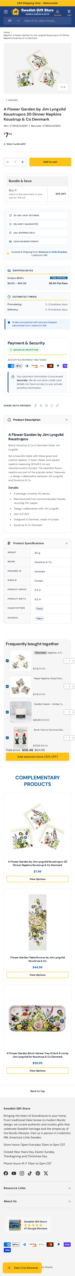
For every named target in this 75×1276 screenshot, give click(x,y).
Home (7, 32)
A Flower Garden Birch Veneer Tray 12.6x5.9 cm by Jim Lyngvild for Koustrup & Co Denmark (37, 1055)
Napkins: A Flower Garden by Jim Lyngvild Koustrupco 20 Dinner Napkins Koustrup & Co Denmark (36, 37)
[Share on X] (41, 405)
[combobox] (37, 21)
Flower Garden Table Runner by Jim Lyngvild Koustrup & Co (37, 959)
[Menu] (6, 12)
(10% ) (37, 757)
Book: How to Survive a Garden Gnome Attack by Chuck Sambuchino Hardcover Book (49, 729)
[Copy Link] (57, 405)
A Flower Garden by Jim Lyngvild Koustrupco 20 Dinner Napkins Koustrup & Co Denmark (37, 863)
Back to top (37, 1091)
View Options (38, 879)
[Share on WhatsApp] (52, 405)
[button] (69, 12)
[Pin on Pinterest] (46, 405)
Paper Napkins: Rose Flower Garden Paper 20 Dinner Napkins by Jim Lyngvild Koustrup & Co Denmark (49, 678)
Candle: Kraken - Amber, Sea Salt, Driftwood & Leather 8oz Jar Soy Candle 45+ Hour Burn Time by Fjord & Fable (49, 704)
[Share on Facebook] (35, 405)
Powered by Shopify (42, 1267)
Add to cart (50, 161)
